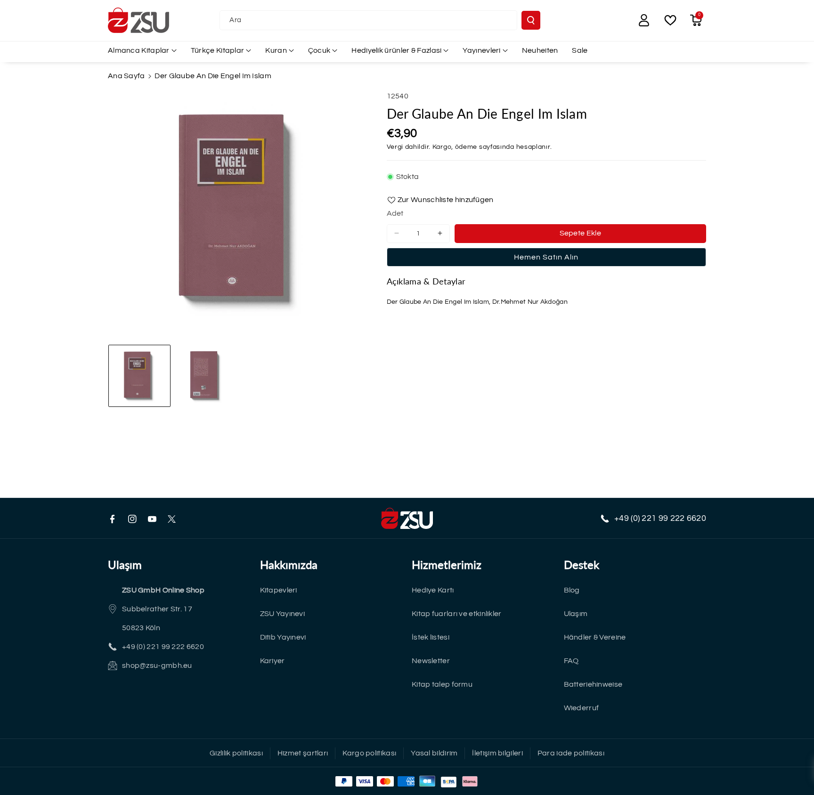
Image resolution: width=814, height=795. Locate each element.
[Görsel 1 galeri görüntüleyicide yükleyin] (139, 376)
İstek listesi (430, 637)
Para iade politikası (570, 753)
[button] (695, 20)
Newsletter (431, 661)
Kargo (442, 147)
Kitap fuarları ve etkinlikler (457, 613)
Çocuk (319, 50)
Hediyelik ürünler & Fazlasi (396, 50)
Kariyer (272, 661)
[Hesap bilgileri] (644, 20)
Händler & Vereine (595, 637)
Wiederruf (581, 708)
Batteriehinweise (593, 684)
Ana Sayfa (126, 76)
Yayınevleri (481, 50)
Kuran (276, 50)
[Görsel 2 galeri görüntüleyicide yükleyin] (206, 376)
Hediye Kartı (433, 590)
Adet (395, 213)
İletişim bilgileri (497, 753)
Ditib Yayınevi (283, 637)
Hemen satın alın (546, 256)
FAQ (571, 661)
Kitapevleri (278, 590)
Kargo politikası (369, 753)
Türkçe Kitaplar (217, 50)
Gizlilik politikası (236, 753)
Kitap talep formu (442, 684)
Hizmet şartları (302, 753)
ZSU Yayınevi (282, 613)
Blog (572, 590)
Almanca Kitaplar (139, 50)
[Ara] (530, 20)
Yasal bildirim (434, 753)
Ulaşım (576, 613)
